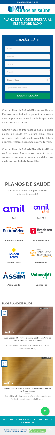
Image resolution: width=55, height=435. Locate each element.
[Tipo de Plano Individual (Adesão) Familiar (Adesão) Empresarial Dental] (27, 80)
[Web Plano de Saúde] (29, 9)
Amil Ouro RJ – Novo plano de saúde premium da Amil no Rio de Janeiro (27, 389)
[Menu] (4, 9)
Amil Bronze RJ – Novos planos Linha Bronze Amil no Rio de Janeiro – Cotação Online (27, 339)
